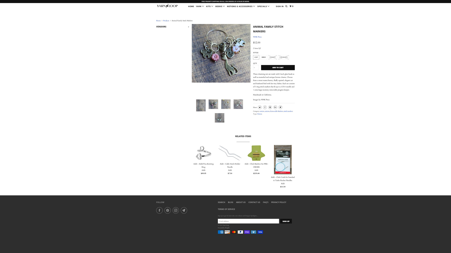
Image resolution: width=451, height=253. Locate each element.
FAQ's (265, 202)
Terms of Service (226, 209)
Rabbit (273, 57)
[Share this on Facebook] (265, 107)
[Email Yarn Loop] (185, 210)
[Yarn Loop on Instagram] (176, 210)
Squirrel (284, 57)
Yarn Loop (226, 225)
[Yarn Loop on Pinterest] (168, 210)
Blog (230, 202)
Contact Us (254, 202)
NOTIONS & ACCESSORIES (240, 6)
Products (166, 21)
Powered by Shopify (223, 228)
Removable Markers (276, 111)
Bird (264, 57)
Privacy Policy (278, 202)
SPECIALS (262, 6)
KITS (208, 6)
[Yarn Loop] (168, 6)
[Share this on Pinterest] (270, 107)
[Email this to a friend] (280, 107)
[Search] (286, 6)
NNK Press (257, 37)
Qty (255, 63)
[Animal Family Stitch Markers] (221, 53)
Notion (259, 114)
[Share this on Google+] (275, 107)
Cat (256, 57)
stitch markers (288, 111)
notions (267, 111)
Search (221, 202)
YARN (199, 6)
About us (241, 202)
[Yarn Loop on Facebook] (160, 210)
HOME (191, 6)
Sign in (280, 6)
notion (262, 111)
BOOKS (219, 6)
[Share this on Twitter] (259, 107)
